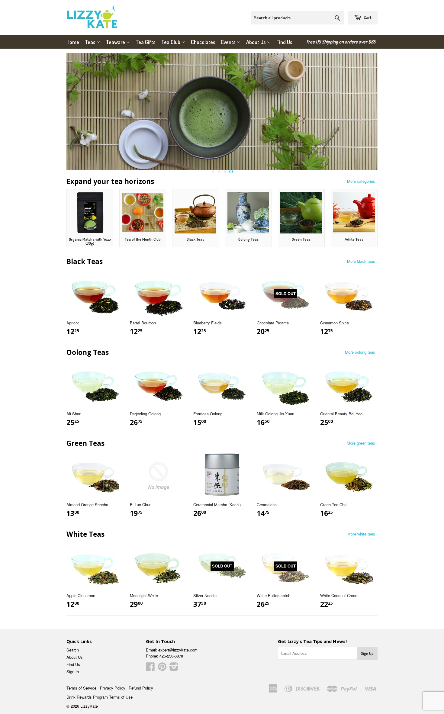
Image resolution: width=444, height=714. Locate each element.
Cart (367, 17)
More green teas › (362, 443)
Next (365, 111)
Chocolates (203, 42)
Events (229, 42)
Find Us (284, 42)
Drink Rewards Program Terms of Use (99, 697)
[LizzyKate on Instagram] (174, 668)
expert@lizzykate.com (178, 650)
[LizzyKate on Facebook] (150, 668)
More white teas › (362, 534)
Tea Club (171, 42)
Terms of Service (81, 688)
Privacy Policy (112, 688)
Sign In (72, 671)
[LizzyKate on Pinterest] (162, 668)
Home (72, 42)
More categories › (362, 181)
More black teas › (362, 261)
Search (72, 650)
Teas (91, 42)
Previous (79, 111)
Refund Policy (141, 688)
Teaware (116, 42)
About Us (256, 42)
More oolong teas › (361, 352)
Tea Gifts (146, 42)
